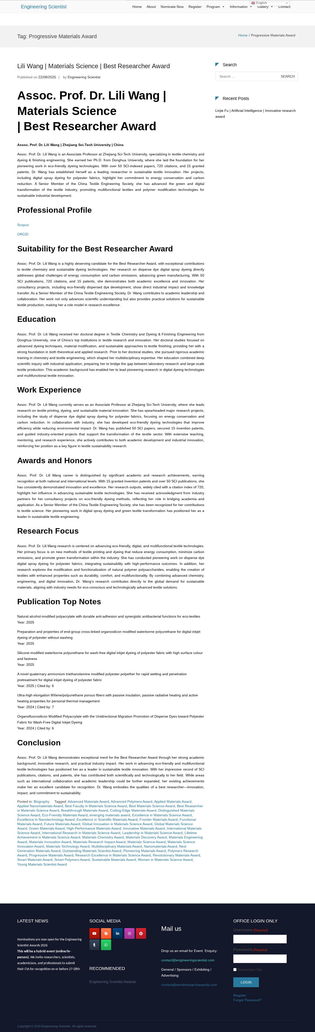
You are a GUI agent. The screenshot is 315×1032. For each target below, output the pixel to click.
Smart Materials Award (34, 860)
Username (250, 930)
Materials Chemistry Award (103, 837)
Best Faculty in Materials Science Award (96, 806)
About (151, 7)
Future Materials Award (62, 824)
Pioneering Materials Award (144, 851)
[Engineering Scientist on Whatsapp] (106, 944)
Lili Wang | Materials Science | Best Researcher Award (93, 66)
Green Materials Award (47, 828)
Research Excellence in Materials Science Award (113, 855)
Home (137, 7)
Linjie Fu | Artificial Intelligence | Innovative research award (255, 113)
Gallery (262, 7)
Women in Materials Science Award (165, 860)
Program (213, 7)
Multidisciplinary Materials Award (117, 846)
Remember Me (249, 969)
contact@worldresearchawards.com (189, 985)
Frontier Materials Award (159, 819)
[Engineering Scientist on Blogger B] (106, 933)
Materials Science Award (146, 842)
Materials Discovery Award (146, 837)
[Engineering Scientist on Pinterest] (141, 933)
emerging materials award (110, 815)
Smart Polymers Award (72, 860)
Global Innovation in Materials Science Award (117, 824)
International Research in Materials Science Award (81, 833)
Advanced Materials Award (88, 801)
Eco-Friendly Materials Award (65, 815)
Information (239, 7)
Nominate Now (172, 7)
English (261, 3)
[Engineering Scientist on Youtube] (94, 933)
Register (195, 7)
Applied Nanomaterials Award (40, 806)
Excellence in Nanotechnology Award (46, 819)
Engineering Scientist (44, 6)
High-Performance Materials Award (94, 828)
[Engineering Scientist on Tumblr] (94, 944)
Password (250, 950)
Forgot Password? (247, 1000)
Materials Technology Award (68, 846)
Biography (41, 801)
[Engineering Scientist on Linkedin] (117, 933)
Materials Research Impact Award (99, 842)
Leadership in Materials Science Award (152, 833)
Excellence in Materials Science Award (162, 815)
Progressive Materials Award (51, 855)
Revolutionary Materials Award (176, 855)
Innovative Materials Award (144, 828)
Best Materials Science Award (152, 806)
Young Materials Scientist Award (42, 864)
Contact (284, 7)
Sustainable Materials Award (114, 860)
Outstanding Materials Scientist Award (92, 851)
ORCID (22, 234)
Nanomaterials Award (160, 846)
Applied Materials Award (172, 801)
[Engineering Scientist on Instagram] (129, 933)
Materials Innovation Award (50, 842)
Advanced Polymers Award (131, 801)
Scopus (23, 225)
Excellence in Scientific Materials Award (107, 819)
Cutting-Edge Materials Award (133, 810)
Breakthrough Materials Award (84, 810)
